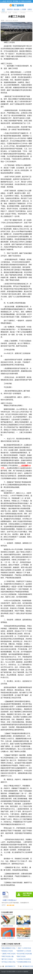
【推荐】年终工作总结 (8, 953)
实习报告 (22, 1)
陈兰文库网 (12, 971)
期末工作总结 (21, 956)
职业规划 (28, 1)
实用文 (29, 9)
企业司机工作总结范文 (24, 959)
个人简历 (3, 1)
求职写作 (10, 9)
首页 (3, 9)
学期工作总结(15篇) (8, 956)
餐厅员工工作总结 (7, 959)
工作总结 (22, 12)
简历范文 (9, 1)
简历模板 (16, 1)
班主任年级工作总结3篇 (24, 953)
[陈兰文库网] (17, 5)
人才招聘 (23, 9)
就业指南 (16, 9)
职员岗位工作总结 (7, 951)
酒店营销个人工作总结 (24, 951)
